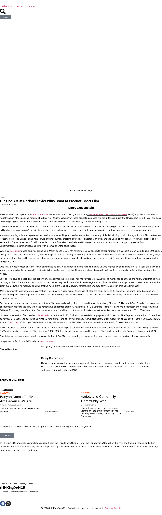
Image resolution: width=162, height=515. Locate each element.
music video (13, 322)
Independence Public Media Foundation (107, 214)
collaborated (41, 315)
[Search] (3, 11)
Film (43, 346)
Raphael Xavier (40, 214)
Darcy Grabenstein (52, 358)
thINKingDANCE (12, 488)
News (3, 197)
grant (48, 346)
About (20, 6)
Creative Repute (113, 508)
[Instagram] (8, 503)
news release (46, 341)
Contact (32, 6)
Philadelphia (99, 346)
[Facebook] (3, 503)
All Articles (7, 6)
